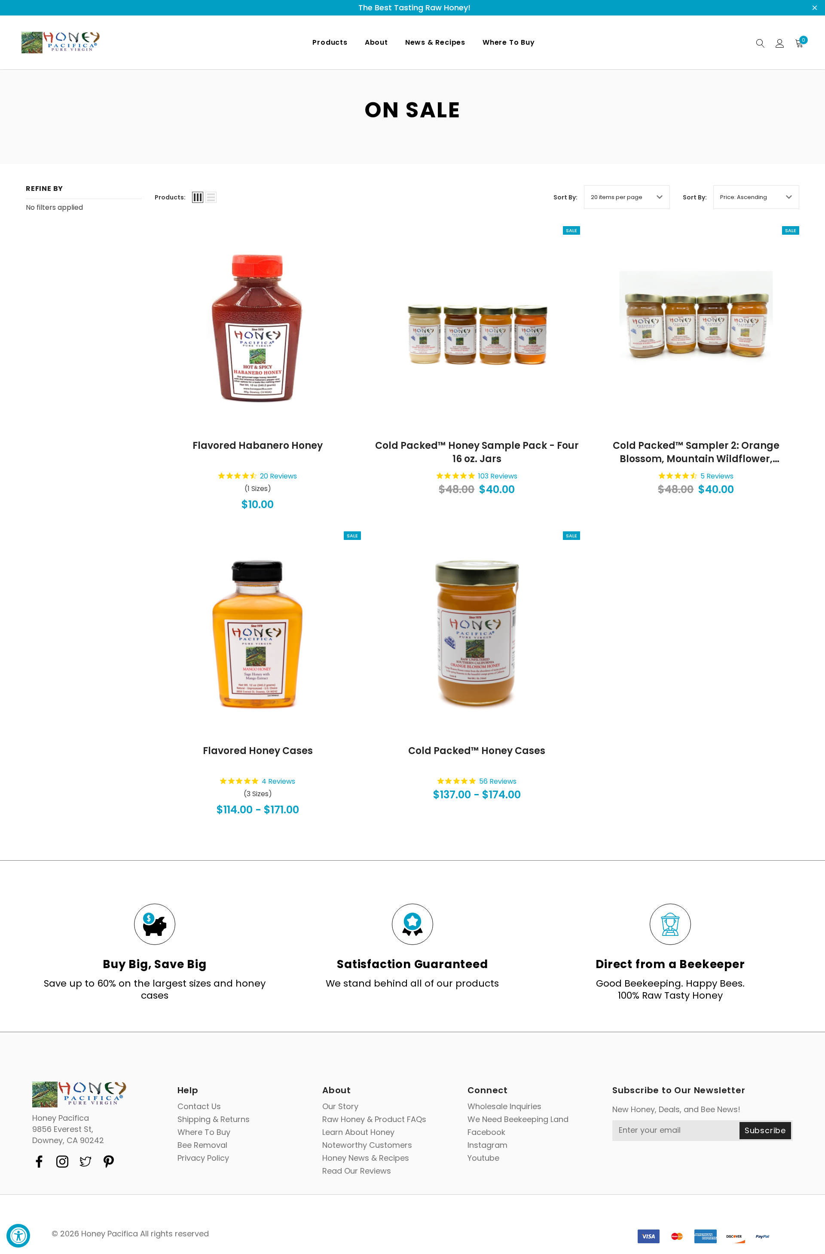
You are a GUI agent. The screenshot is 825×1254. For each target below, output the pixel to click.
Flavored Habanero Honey (257, 445)
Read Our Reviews (356, 1171)
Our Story (340, 1106)
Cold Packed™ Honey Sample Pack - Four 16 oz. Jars (477, 452)
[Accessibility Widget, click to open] (18, 1236)
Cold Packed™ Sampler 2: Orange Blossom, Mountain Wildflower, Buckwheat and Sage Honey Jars (696, 452)
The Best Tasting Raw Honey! (414, 7)
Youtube (483, 1158)
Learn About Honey (358, 1132)
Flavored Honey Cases (258, 751)
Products (329, 42)
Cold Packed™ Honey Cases (476, 751)
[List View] (211, 197)
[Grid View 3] (197, 197)
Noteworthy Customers (367, 1145)
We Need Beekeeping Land (518, 1119)
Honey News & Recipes (365, 1158)
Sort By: (565, 197)
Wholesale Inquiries (504, 1106)
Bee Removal (202, 1145)
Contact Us (199, 1106)
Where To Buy (203, 1132)
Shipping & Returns (213, 1119)
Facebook (486, 1132)
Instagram (487, 1145)
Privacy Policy (203, 1158)
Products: (170, 197)
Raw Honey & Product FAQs (374, 1119)
